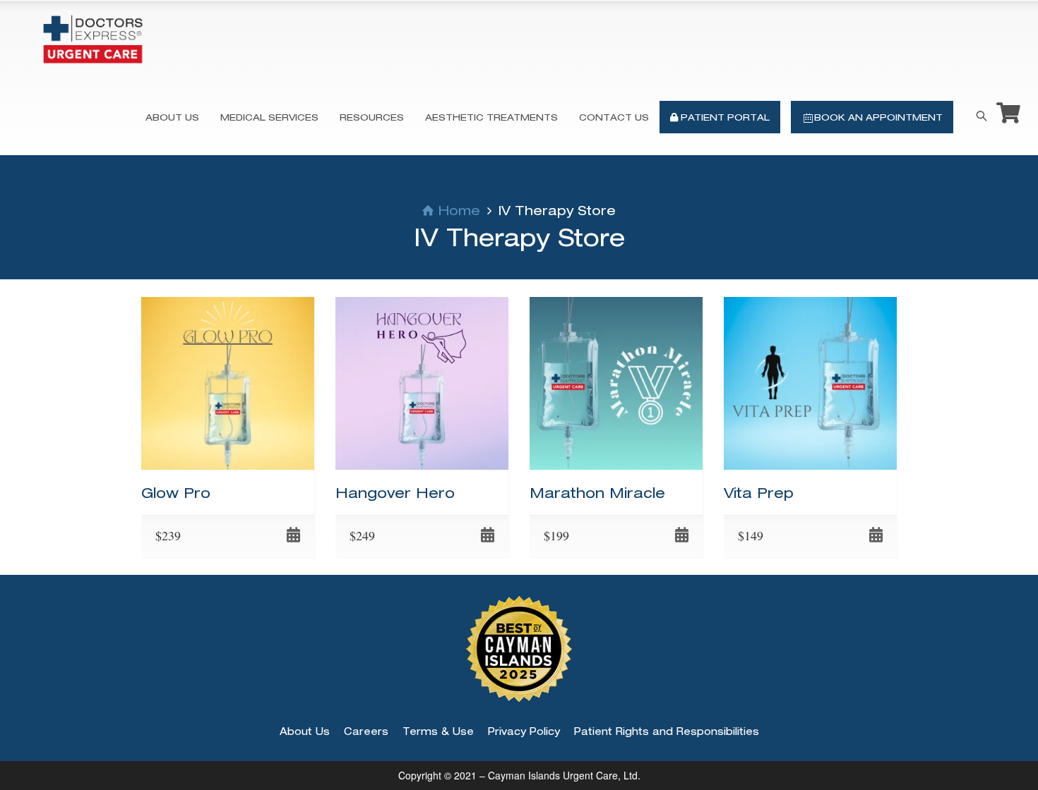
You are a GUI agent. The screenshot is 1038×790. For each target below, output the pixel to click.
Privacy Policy (524, 731)
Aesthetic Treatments (491, 117)
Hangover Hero (395, 493)
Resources (372, 117)
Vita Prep (759, 493)
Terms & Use (438, 731)
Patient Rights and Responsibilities (666, 731)
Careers (366, 731)
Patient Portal (724, 117)
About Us (172, 117)
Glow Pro (175, 493)
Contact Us (614, 117)
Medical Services (269, 117)
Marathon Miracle (597, 493)
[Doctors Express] (92, 39)
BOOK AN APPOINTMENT (878, 117)
